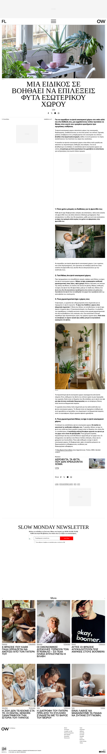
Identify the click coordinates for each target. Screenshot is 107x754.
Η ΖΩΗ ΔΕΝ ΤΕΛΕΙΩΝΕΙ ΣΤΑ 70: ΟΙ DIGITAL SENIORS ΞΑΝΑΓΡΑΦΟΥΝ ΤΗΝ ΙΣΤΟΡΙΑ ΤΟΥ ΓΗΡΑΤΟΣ (18, 714)
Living (53, 109)
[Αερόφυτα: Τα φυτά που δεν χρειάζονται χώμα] (97, 463)
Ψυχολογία (82, 729)
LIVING (57, 484)
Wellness (82, 731)
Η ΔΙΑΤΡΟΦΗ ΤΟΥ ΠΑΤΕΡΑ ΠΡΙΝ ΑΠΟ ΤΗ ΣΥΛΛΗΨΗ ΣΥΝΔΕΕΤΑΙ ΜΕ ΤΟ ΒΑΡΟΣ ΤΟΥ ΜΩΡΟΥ (52, 714)
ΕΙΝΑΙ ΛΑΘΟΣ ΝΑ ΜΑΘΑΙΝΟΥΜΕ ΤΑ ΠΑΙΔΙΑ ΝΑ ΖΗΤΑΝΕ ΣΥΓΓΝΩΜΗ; (87, 713)
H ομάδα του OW (68, 731)
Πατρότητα (4, 644)
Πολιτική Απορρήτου (69, 732)
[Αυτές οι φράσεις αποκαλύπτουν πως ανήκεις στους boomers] (88, 621)
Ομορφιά (82, 736)
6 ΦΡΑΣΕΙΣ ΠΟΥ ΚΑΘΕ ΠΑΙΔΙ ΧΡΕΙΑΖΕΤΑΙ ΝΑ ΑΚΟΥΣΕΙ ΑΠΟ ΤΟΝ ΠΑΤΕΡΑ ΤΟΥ (18, 650)
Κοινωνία (74, 644)
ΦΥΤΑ (75, 484)
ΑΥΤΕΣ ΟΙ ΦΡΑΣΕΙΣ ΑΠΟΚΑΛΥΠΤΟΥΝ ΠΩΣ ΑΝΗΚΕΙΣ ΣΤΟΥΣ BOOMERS (88, 649)
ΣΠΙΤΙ (78, 484)
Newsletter (66, 736)
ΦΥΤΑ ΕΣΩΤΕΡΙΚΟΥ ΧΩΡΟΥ (66, 484)
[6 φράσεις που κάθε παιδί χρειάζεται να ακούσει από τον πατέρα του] (18, 621)
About (65, 727)
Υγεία (81, 727)
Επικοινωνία (67, 737)
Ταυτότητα (66, 729)
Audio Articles (83, 741)
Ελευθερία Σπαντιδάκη (64, 450)
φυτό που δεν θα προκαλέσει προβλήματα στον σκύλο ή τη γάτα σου (78, 290)
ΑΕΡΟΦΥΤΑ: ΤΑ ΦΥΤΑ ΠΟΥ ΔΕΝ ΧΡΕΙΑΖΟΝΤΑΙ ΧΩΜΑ (69, 462)
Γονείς (38, 707)
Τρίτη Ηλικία (5, 707)
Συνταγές (82, 734)
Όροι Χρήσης (67, 734)
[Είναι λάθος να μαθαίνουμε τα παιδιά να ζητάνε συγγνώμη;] (88, 685)
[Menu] (53, 21)
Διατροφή (82, 732)
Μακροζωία (39, 644)
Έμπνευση (82, 739)
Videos (81, 742)
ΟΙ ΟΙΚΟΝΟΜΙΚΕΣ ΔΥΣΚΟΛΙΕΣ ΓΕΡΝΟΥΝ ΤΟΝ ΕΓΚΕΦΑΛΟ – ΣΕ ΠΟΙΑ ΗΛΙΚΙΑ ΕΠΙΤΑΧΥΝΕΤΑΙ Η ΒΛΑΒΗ (53, 652)
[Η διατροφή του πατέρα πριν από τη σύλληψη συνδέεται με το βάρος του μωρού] (53, 685)
